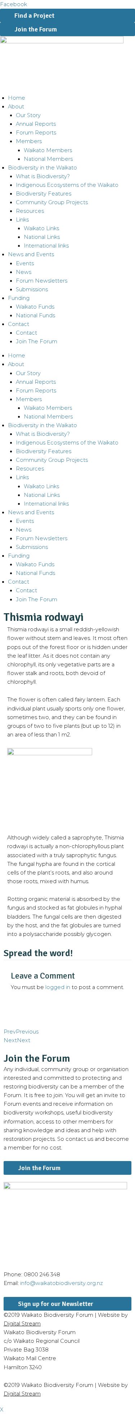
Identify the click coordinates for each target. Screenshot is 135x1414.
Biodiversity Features (43, 193)
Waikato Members (48, 150)
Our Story (28, 115)
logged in (57, 987)
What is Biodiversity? (43, 176)
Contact (26, 333)
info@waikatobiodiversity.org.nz (61, 1283)
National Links (42, 237)
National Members (48, 159)
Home (16, 98)
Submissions (32, 289)
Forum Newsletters (41, 281)
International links (46, 245)
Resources (30, 211)
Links (22, 219)
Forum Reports (36, 132)
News (23, 272)
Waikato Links (41, 228)
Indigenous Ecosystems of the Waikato (67, 185)
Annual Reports (36, 124)
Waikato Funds (35, 307)
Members (29, 141)
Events (25, 263)
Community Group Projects (52, 202)
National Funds (35, 315)
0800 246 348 (42, 1274)
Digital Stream (22, 1323)
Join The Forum (36, 341)
